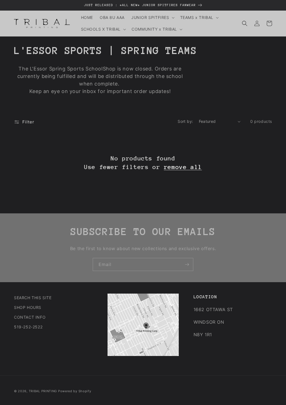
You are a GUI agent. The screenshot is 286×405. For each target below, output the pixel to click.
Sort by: (185, 121)
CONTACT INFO (30, 317)
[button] (152, 17)
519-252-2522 (28, 327)
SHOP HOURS (27, 307)
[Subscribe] (187, 264)
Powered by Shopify (74, 391)
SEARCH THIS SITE (33, 297)
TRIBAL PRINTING (43, 391)
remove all (183, 167)
